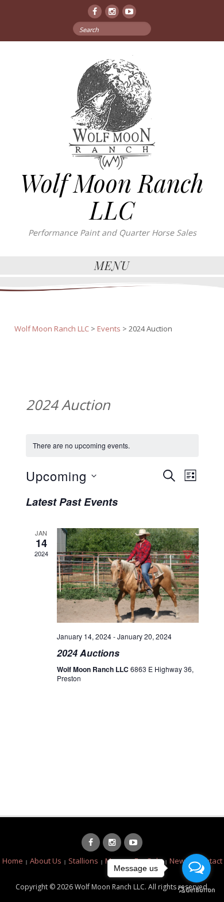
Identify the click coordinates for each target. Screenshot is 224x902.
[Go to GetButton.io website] (196, 890)
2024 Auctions (88, 652)
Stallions (83, 861)
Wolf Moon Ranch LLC (112, 196)
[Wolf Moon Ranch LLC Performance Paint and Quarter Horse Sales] (112, 111)
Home (12, 861)
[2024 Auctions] (128, 575)
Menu (112, 265)
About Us (45, 861)
